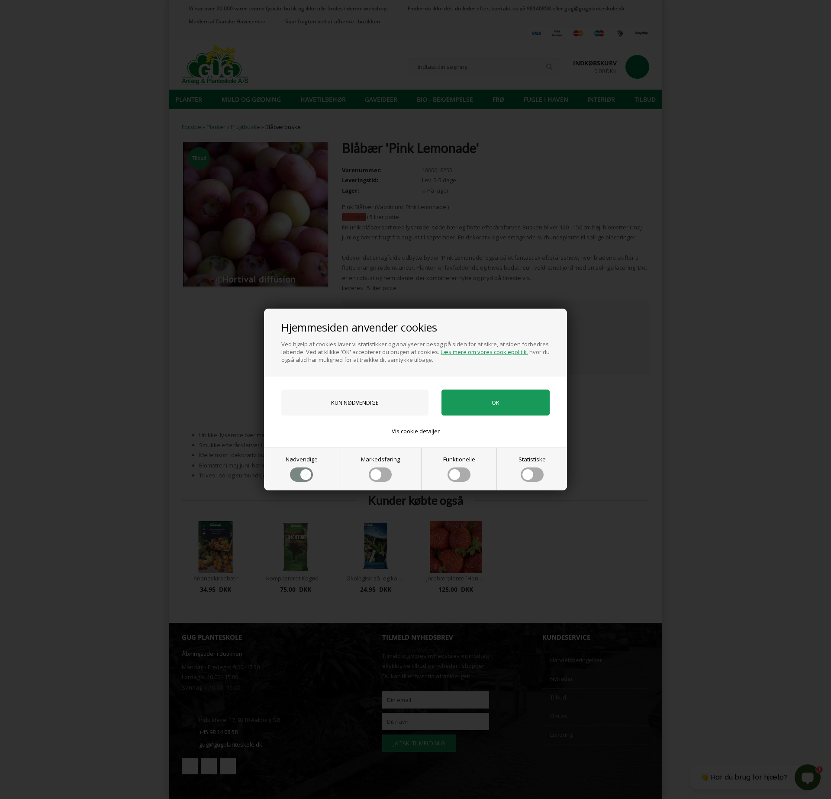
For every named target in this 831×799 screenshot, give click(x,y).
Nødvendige (302, 459)
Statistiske (532, 459)
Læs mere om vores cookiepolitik (484, 352)
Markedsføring (380, 459)
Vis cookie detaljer (416, 431)
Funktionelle (459, 459)
